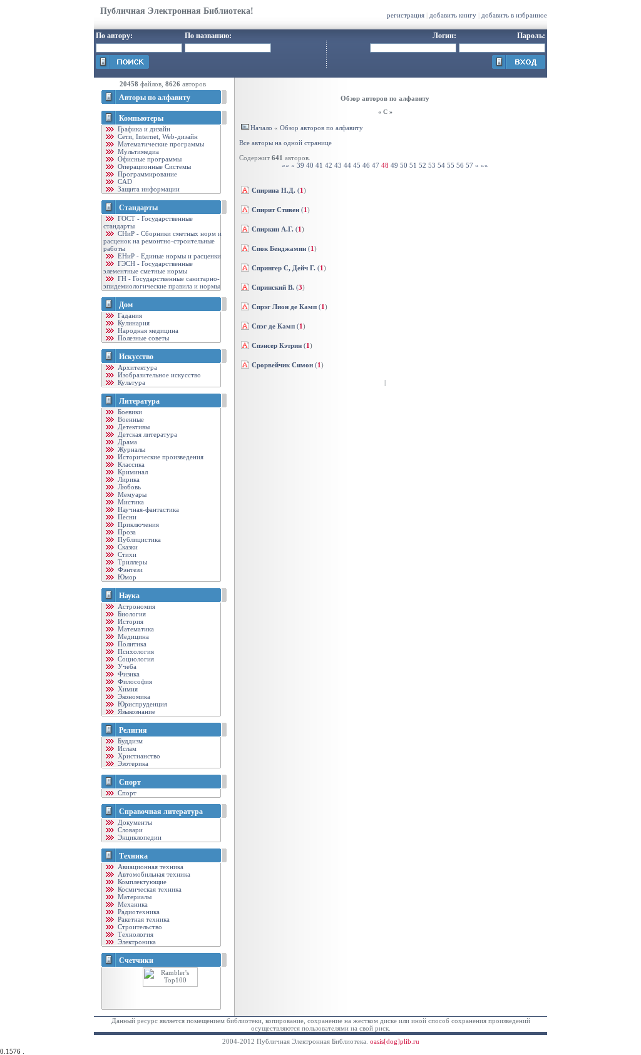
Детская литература (146, 434)
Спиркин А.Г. (273, 229)
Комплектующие (141, 881)
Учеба (126, 666)
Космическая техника (149, 889)
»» (484, 165)
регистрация (405, 15)
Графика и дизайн (143, 129)
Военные (130, 419)
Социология (135, 659)
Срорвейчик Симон (282, 365)
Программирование (146, 174)
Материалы (133, 896)
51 (413, 165)
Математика (135, 629)
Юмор (126, 577)
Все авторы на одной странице (285, 142)
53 (432, 165)
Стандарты (138, 207)
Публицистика (138, 539)
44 (347, 165)
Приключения (137, 524)
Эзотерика (132, 763)
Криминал (132, 472)
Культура (130, 382)
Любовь (128, 487)
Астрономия (135, 606)
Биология (131, 614)
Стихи (126, 554)
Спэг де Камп (273, 326)
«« (285, 165)
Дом (126, 304)
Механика (132, 904)
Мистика (130, 502)
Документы (134, 822)
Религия (133, 730)
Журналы (130, 449)
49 (394, 165)
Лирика (128, 479)
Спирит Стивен (275, 209)
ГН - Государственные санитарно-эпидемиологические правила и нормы (161, 282)
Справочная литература (161, 811)
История (129, 621)
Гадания (129, 315)
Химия (127, 689)
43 (338, 165)
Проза (126, 532)
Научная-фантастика (147, 509)
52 (422, 165)
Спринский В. (273, 287)
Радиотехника (138, 911)
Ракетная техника (143, 919)
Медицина (132, 636)
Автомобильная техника (153, 874)
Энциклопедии (139, 837)
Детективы (133, 427)
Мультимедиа (137, 151)
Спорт (130, 782)
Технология (134, 934)
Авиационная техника (149, 866)
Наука (129, 595)
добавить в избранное (514, 15)
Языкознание (135, 711)
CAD (124, 181)
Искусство (136, 356)
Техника (133, 856)
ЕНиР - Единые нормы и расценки (168, 256)
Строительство (139, 926)
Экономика (133, 696)
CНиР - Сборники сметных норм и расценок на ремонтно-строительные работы (162, 241)
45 (357, 165)
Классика (130, 464)
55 (450, 165)
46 (366, 165)
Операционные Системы (153, 166)
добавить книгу (452, 15)
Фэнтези (129, 569)
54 (441, 165)
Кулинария (133, 323)
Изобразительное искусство (158, 375)
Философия (134, 681)
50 (404, 165)
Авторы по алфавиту (154, 97)
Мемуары (131, 494)
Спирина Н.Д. (273, 190)
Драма (126, 442)
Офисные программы (149, 159)
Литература (139, 401)
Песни (126, 517)
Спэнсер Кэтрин (277, 345)
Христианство (138, 756)
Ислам (126, 748)
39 (300, 165)
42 (328, 165)
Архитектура (136, 367)
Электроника (136, 941)
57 (469, 165)
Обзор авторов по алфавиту (321, 127)
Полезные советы (142, 338)
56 (460, 165)
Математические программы (160, 144)
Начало (261, 127)
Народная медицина (147, 330)
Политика (131, 644)
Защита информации (148, 189)
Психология (135, 651)
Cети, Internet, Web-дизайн (157, 136)
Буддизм (129, 741)
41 (319, 165)
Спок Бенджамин (279, 248)
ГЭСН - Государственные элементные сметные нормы (148, 267)
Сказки (127, 547)
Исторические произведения (159, 457)
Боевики (129, 411)
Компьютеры (141, 118)
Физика (128, 674)
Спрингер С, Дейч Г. (283, 268)
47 (375, 165)
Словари (129, 829)
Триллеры (131, 562)
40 (310, 165)
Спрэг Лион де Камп (284, 306)
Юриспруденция (141, 704)
